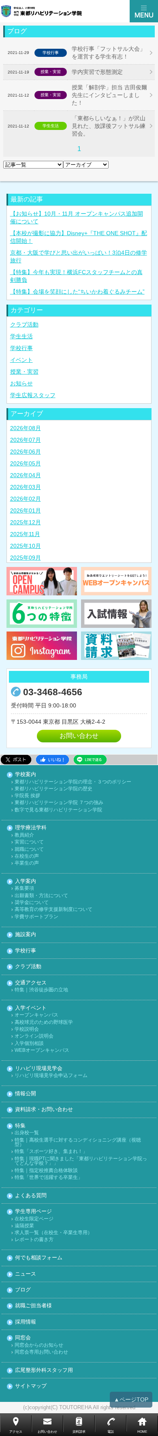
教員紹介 (24, 835)
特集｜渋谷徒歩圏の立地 (41, 990)
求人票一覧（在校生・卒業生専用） (53, 1233)
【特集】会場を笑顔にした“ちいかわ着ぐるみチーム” (77, 291)
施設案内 (25, 934)
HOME (142, 1432)
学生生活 (21, 336)
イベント (21, 360)
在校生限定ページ (34, 1219)
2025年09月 (25, 557)
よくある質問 (31, 1195)
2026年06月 (25, 451)
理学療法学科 (31, 827)
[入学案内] (116, 613)
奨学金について (32, 902)
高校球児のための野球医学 (44, 1022)
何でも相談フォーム (38, 1258)
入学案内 (25, 881)
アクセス (15, 1432)
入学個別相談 (29, 1043)
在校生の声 (27, 856)
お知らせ (21, 383)
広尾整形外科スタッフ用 (44, 1370)
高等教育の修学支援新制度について (53, 909)
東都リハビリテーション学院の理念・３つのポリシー (73, 782)
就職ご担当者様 (33, 1305)
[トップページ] (65, 11)
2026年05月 (25, 463)
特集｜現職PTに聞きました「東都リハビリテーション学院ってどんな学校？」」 (81, 1161)
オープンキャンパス (36, 1015)
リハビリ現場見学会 (38, 1068)
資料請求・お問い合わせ (44, 1109)
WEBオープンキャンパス (42, 1050)
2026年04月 (25, 475)
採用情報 (25, 1322)
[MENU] (144, 11)
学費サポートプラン (36, 917)
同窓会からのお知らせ (39, 1345)
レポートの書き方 (34, 1239)
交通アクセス (31, 983)
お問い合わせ (79, 735)
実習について (29, 842)
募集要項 (24, 888)
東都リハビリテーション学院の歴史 (53, 789)
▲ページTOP (131, 1399)
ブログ (23, 1290)
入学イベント (31, 1008)
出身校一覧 (27, 1133)
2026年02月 (25, 498)
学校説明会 (27, 1029)
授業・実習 (24, 371)
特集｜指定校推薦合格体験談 (46, 1170)
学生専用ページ (33, 1211)
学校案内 (25, 774)
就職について (29, 849)
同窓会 (23, 1338)
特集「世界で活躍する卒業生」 (49, 1177)
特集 (20, 1126)
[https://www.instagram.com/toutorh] (41, 645)
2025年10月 (25, 546)
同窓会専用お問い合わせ (41, 1352)
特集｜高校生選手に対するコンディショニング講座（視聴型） (78, 1142)
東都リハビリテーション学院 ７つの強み (59, 802)
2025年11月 (25, 534)
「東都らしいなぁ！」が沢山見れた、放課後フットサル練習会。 (108, 126)
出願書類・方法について (41, 895)
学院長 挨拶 (27, 796)
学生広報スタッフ (33, 395)
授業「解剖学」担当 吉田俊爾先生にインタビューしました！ (109, 95)
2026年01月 (25, 510)
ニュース (25, 1274)
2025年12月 (25, 522)
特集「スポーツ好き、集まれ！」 (51, 1151)
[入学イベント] (41, 581)
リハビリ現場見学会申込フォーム (51, 1075)
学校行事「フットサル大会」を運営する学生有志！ (108, 52)
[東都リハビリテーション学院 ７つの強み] (41, 613)
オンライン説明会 (34, 1036)
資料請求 (79, 1432)
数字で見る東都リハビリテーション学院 (58, 810)
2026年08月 (25, 428)
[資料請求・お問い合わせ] (116, 645)
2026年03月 (25, 487)
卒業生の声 (27, 863)
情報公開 (25, 1093)
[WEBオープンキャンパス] (116, 581)
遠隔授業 (24, 1226)
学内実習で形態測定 (97, 72)
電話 (110, 1432)
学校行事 (21, 348)
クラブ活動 (24, 324)
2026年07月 (25, 440)
